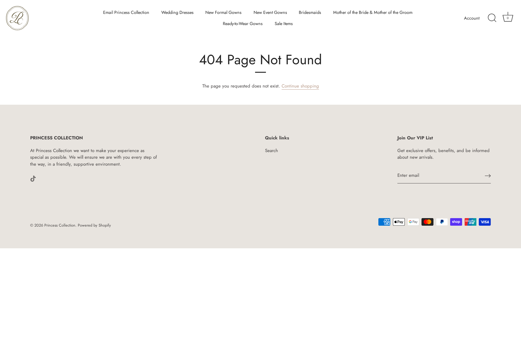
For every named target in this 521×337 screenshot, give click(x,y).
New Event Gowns (270, 12)
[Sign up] (488, 176)
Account (471, 18)
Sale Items (284, 24)
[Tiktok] (33, 178)
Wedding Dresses (177, 12)
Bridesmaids (310, 12)
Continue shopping (300, 86)
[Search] (492, 18)
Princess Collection (59, 225)
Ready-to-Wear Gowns (243, 24)
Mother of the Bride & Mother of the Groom (372, 12)
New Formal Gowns (223, 12)
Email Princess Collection (126, 12)
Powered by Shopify (94, 225)
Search (271, 150)
